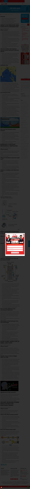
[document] (15, 244)
